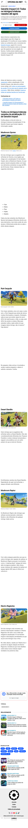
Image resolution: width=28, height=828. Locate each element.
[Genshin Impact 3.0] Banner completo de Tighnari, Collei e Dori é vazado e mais (16, 718)
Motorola (14, 748)
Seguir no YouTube (21, 25)
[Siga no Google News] (16, 813)
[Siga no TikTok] (19, 813)
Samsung (21, 748)
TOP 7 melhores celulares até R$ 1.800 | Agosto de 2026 (15, 775)
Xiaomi (16, 751)
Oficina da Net (4, 6)
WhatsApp (3, 751)
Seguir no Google (8, 25)
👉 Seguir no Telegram (14, 28)
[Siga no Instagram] (12, 813)
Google (8, 748)
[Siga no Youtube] (14, 813)
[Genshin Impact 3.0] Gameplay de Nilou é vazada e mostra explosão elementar (16, 733)
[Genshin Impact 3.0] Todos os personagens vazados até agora (11, 99)
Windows (10, 751)
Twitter (14, 150)
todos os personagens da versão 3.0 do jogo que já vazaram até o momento (14, 88)
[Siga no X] (9, 813)
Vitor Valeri (6, 22)
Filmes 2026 (22, 751)
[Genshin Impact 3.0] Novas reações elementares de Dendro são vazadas (16, 725)
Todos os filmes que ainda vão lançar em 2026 (15, 783)
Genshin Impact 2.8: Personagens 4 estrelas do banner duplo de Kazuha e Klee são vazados (14, 104)
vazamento (4, 82)
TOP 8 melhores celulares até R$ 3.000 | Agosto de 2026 (15, 768)
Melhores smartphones (13, 766)
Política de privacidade (14, 809)
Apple (2, 748)
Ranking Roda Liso (5, 753)
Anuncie (14, 802)
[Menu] (2, 2)
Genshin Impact (12, 6)
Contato (14, 807)
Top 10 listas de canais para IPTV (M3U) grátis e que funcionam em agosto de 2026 (15, 761)
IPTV (8, 758)
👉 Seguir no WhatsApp (14, 32)
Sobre (14, 804)
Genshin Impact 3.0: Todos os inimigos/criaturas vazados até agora (13, 11)
